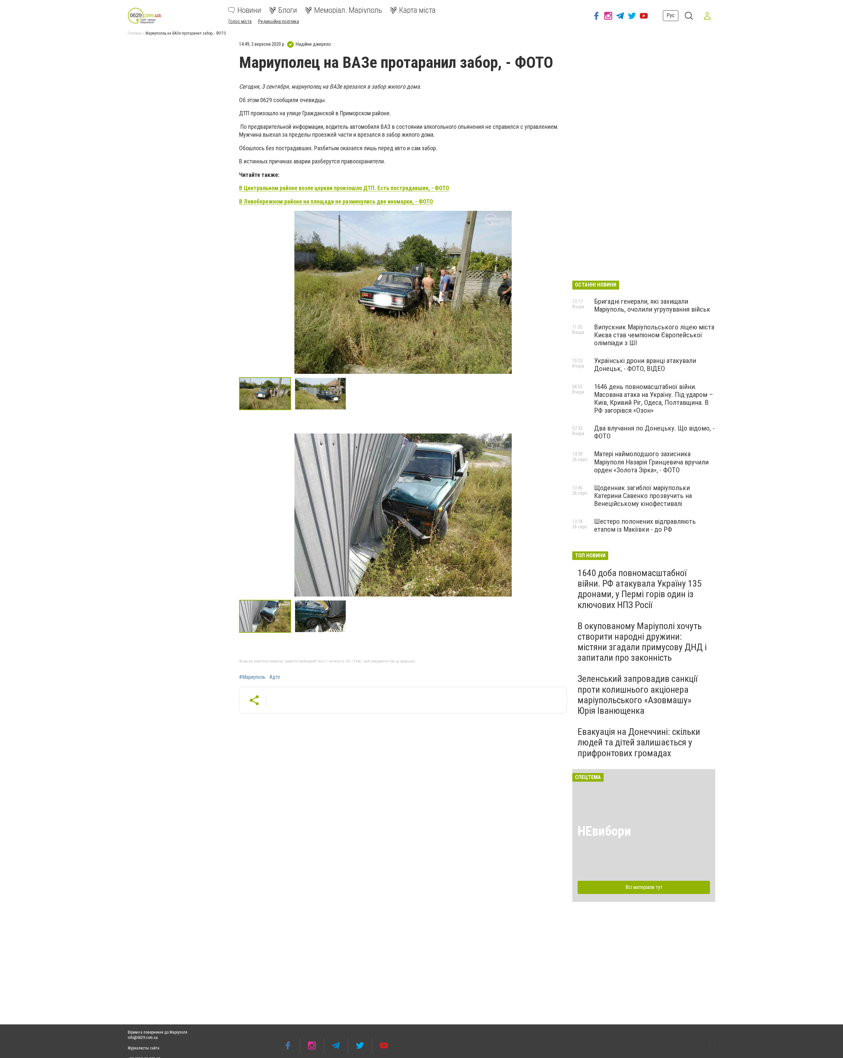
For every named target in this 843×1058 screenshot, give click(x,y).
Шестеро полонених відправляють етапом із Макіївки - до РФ (645, 525)
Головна (135, 33)
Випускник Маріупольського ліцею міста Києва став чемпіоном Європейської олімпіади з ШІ (654, 335)
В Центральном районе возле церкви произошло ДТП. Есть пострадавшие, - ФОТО (344, 187)
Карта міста (417, 10)
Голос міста (240, 21)
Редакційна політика (278, 21)
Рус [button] (670, 15)
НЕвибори (604, 831)
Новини (249, 10)
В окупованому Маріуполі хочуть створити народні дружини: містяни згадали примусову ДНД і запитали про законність (642, 642)
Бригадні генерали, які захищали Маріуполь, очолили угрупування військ (652, 305)
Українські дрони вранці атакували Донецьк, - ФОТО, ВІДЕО (645, 365)
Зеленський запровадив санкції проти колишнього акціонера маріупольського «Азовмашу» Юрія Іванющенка (637, 694)
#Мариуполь (252, 677)
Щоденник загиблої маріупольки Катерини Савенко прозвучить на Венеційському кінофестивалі (643, 496)
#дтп (274, 677)
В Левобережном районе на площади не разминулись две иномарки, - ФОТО (336, 201)
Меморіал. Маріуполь (348, 10)
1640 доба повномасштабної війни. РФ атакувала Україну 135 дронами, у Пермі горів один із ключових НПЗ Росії (640, 589)
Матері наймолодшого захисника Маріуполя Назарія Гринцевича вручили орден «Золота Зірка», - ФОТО (651, 462)
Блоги (287, 10)
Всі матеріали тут (644, 887)
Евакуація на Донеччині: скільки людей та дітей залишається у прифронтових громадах (639, 742)
